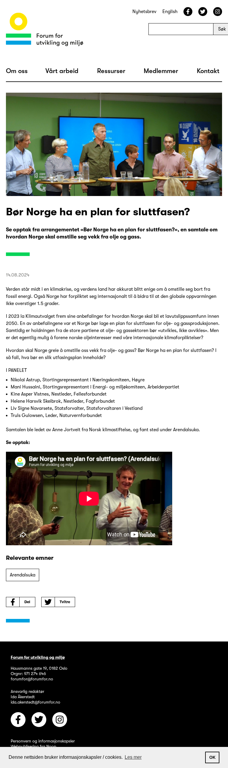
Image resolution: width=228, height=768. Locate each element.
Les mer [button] (133, 757)
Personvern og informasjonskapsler (43, 741)
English (170, 11)
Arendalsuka (22, 575)
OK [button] (212, 757)
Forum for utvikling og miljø (38, 657)
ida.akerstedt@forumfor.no (35, 702)
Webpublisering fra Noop (33, 746)
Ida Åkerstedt (23, 696)
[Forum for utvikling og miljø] (44, 30)
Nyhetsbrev (144, 11)
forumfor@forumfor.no (32, 679)
